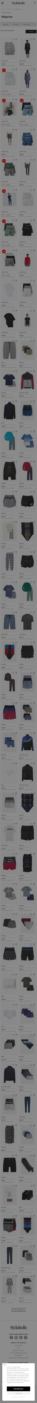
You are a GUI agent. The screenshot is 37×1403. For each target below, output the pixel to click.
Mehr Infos (18, 1393)
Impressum (14, 1397)
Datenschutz (22, 1397)
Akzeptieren (18, 1389)
